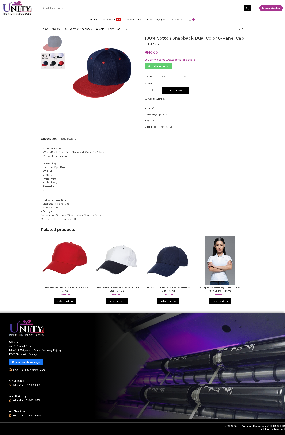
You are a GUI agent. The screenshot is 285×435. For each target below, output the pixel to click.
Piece (148, 76)
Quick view (84, 248)
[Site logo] (17, 8)
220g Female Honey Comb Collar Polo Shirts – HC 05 (220, 289)
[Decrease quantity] (147, 90)
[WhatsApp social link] (171, 127)
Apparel (56, 29)
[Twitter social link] (167, 127)
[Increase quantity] (158, 90)
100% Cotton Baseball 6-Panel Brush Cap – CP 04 (117, 289)
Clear (149, 83)
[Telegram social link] (162, 127)
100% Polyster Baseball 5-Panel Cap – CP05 (65, 289)
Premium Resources (253, 426)
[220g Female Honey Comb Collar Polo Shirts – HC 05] (220, 260)
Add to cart (176, 90)
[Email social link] (155, 127)
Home (44, 29)
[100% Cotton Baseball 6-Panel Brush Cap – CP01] (168, 260)
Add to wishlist (156, 99)
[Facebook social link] (158, 127)
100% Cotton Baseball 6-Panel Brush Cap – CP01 (168, 289)
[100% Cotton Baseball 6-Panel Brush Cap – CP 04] (116, 260)
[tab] (49, 139)
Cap (153, 120)
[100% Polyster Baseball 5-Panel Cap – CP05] (65, 260)
